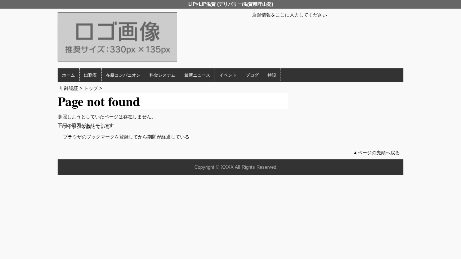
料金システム (162, 75)
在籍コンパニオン (123, 75)
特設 (272, 75)
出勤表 (90, 75)
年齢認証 (68, 88)
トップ (91, 88)
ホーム (68, 75)
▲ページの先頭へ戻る (376, 152)
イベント (228, 75)
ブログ (252, 75)
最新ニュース (197, 75)
